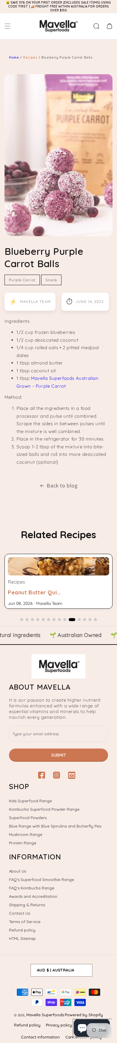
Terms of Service (24, 921)
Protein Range (22, 842)
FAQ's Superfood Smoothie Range (41, 879)
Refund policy (22, 930)
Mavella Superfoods (45, 1014)
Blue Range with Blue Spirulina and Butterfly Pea (55, 826)
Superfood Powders (27, 817)
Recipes (30, 57)
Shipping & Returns (27, 904)
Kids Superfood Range (30, 800)
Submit (58, 755)
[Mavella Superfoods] (58, 666)
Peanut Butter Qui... (34, 592)
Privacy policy (59, 1025)
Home (14, 57)
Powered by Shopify (84, 1014)
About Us (17, 871)
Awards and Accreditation (33, 896)
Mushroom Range (25, 834)
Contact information (40, 1037)
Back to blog (62, 485)
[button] (7, 26)
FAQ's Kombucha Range (31, 888)
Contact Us (19, 913)
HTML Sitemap (22, 938)
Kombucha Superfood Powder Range (44, 809)
